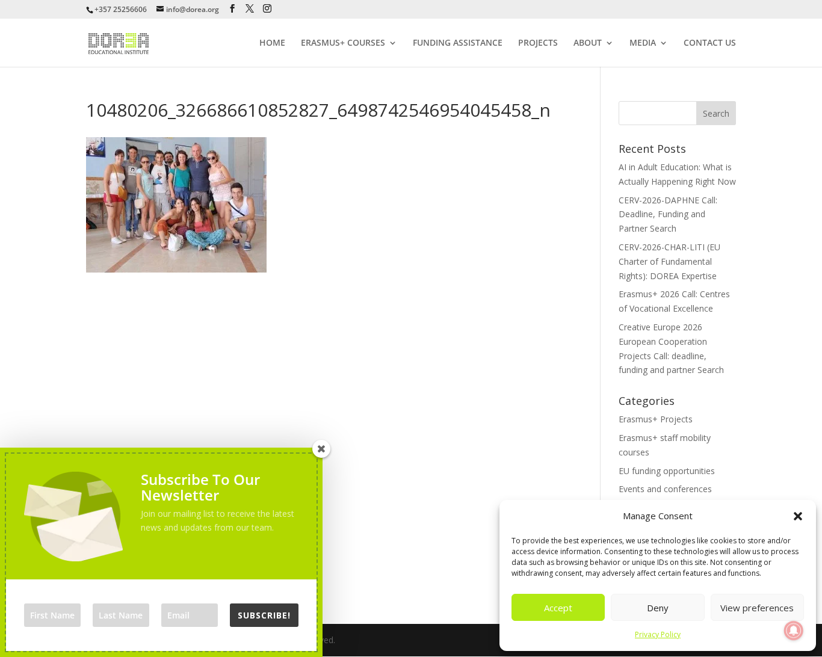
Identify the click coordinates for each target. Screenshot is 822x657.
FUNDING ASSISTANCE (457, 43)
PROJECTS (538, 43)
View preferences (757, 608)
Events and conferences (665, 489)
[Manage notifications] (793, 630)
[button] (798, 516)
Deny (658, 608)
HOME (272, 43)
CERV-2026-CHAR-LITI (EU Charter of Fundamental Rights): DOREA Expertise (669, 261)
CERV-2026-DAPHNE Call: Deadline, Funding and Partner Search (668, 214)
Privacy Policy (658, 634)
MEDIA (642, 43)
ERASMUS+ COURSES (343, 43)
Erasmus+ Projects (656, 419)
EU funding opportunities (667, 471)
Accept (558, 608)
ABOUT (587, 43)
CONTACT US (710, 43)
